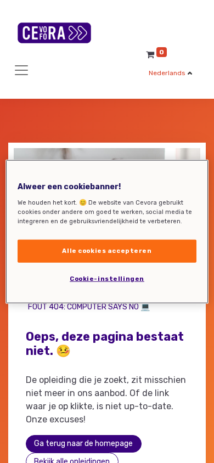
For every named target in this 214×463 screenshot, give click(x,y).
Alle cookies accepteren (106, 250)
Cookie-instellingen (107, 278)
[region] (107, 232)
